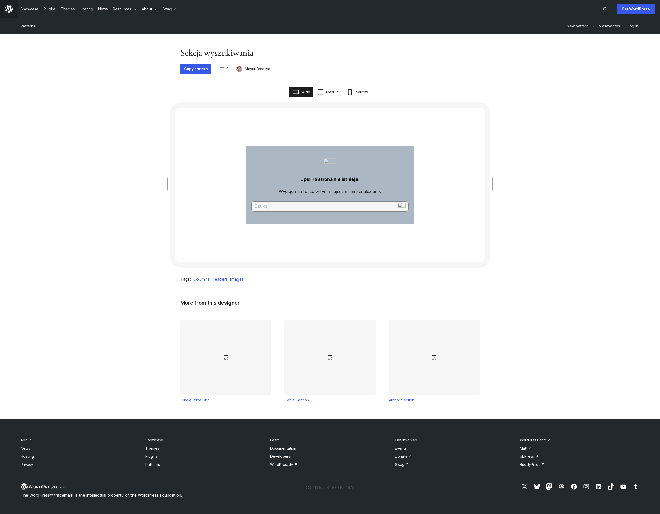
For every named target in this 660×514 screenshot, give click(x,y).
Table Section (297, 400)
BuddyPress (532, 464)
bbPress (529, 456)
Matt (526, 448)
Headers (220, 279)
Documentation (283, 448)
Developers (280, 456)
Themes (152, 448)
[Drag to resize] (168, 184)
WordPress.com (535, 440)
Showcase (154, 440)
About (26, 440)
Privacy (27, 464)
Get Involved (406, 440)
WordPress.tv (284, 464)
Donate (403, 456)
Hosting (27, 456)
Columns (201, 279)
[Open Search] (604, 9)
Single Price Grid (195, 400)
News (25, 448)
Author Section (401, 400)
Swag (402, 464)
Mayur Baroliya (257, 69)
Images (237, 279)
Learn (275, 440)
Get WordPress (636, 9)
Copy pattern (196, 69)
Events (401, 448)
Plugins (151, 456)
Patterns (28, 26)
